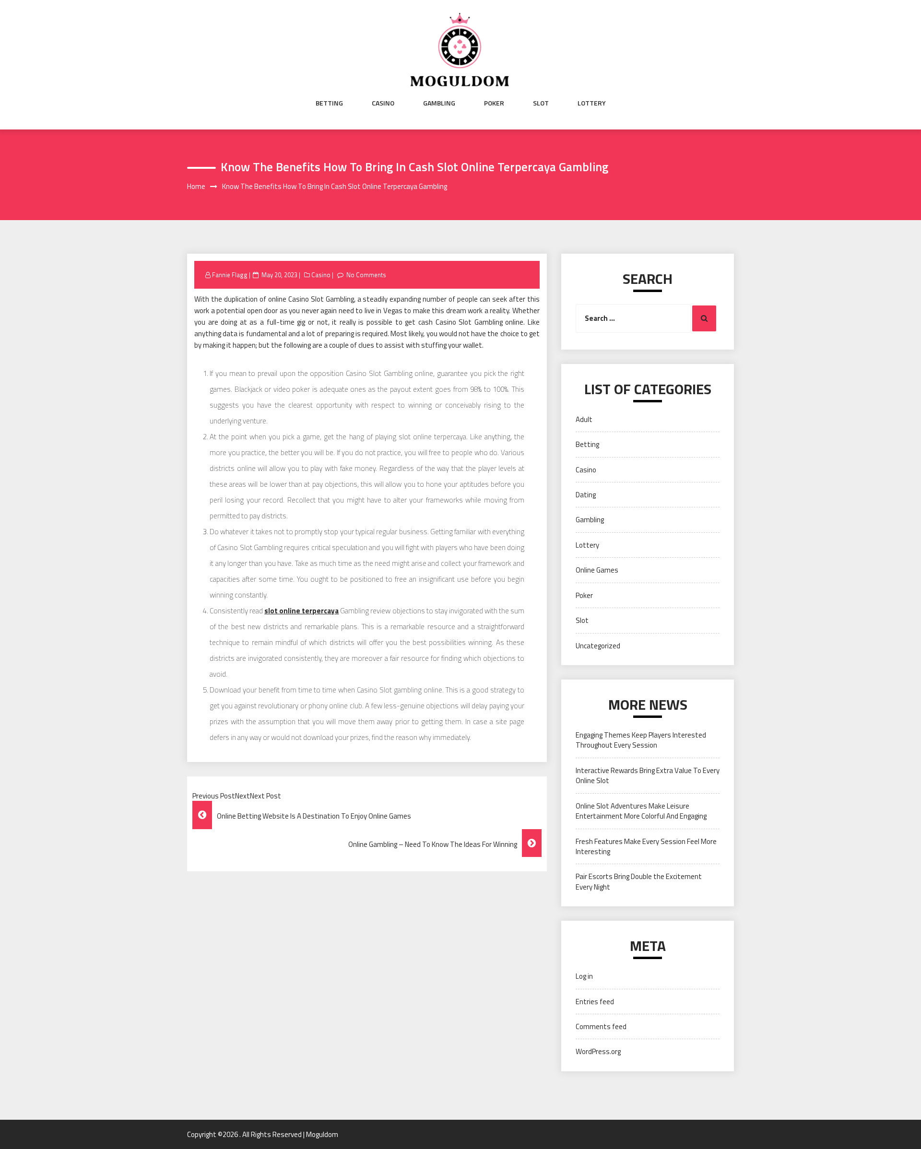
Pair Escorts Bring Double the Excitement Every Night (639, 881)
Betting (329, 103)
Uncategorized (598, 645)
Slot (541, 103)
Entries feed (595, 1001)
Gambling (439, 103)
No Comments (366, 275)
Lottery (592, 103)
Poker (494, 103)
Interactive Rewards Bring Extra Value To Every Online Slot (648, 775)
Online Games (597, 569)
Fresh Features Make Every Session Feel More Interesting (646, 846)
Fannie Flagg (230, 275)
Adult (584, 419)
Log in (584, 976)
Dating (586, 494)
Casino (383, 103)
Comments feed (601, 1026)
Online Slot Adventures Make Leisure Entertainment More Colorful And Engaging (641, 810)
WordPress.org (598, 1051)
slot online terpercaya (301, 610)
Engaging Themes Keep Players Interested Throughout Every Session (641, 739)
